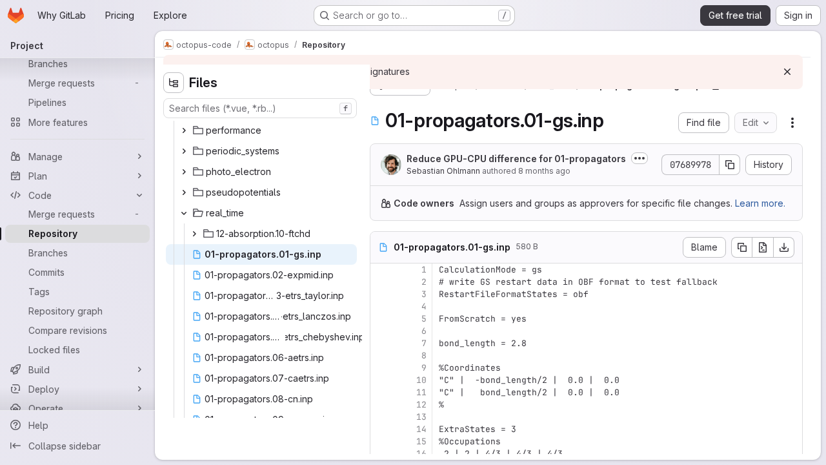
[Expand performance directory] (184, 130)
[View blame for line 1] (381, 270)
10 (421, 380)
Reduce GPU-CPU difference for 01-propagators (516, 158)
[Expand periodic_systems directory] (184, 151)
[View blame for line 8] (381, 355)
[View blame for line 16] (381, 454)
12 (421, 404)
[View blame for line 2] (381, 282)
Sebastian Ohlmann (443, 171)
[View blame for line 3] (381, 294)
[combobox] (260, 108)
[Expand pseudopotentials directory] (184, 192)
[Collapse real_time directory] (184, 213)
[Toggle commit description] (639, 158)
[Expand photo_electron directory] (184, 172)
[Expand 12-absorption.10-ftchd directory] (194, 234)
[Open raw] (762, 247)
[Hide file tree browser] (173, 82)
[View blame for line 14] (381, 429)
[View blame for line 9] (381, 368)
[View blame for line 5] (381, 319)
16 (421, 453)
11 (421, 392)
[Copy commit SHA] (730, 164)
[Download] (784, 247)
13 (421, 416)
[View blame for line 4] (381, 306)
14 (421, 429)
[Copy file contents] (741, 247)
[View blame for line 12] (381, 404)
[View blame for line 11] (381, 392)
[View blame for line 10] (381, 380)
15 (421, 441)
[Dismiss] (787, 71)
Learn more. (760, 203)
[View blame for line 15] (381, 441)
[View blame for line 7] (381, 343)
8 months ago (544, 171)
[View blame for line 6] (381, 331)
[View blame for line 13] (381, 417)
